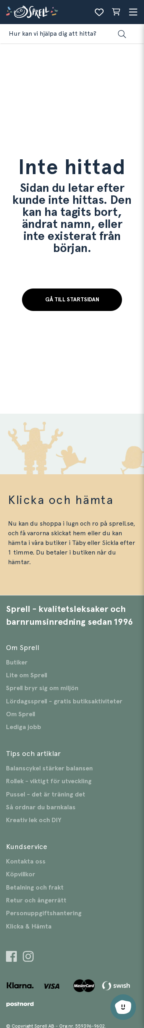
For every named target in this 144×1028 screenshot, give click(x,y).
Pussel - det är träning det (45, 794)
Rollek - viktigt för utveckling (49, 781)
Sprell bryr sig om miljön (42, 688)
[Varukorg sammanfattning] (116, 12)
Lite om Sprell (26, 675)
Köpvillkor (20, 874)
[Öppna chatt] (123, 1007)
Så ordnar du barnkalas (41, 807)
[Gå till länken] (11, 957)
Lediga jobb (23, 727)
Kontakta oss (26, 861)
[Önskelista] (99, 12)
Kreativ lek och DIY (33, 820)
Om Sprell (20, 714)
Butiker (17, 662)
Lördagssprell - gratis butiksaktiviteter (64, 701)
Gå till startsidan (72, 300)
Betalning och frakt (35, 887)
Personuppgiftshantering (44, 913)
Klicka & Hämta (29, 926)
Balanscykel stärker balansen (49, 768)
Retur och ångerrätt (36, 900)
